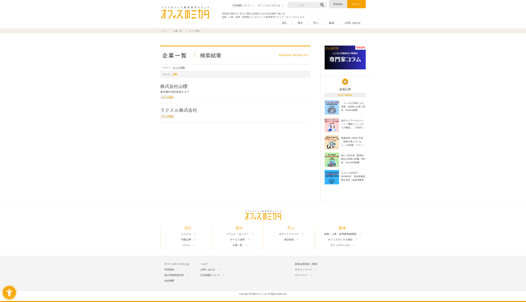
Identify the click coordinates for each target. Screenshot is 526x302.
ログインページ (303, 269)
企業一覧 (178, 31)
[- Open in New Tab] (345, 58)
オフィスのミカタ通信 (340, 239)
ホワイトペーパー (289, 234)
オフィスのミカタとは (176, 264)
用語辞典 (289, 239)
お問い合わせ (353, 22)
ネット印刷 (179, 67)
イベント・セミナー (237, 234)
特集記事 (186, 239)
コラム (186, 245)
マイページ (301, 275)
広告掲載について (210, 275)
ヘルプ (204, 264)
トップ (163, 31)
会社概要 (169, 280)
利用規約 (169, 269)
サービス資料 (237, 239)
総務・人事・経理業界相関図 (340, 234)
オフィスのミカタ (340, 245)
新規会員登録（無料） (307, 264)
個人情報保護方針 (174, 275)
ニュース (186, 234)
